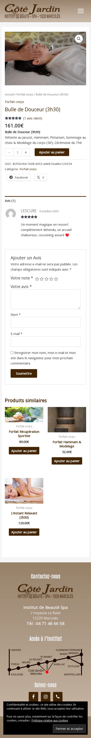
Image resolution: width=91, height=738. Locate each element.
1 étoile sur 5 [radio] (37, 279)
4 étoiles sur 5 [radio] (51, 279)
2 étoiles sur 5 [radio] (42, 279)
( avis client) (32, 118)
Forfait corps (25, 94)
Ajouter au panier (52, 152)
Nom (16, 314)
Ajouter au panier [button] (24, 450)
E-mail (16, 333)
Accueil (9, 94)
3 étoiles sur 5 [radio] (47, 279)
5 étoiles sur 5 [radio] (56, 279)
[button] (79, 39)
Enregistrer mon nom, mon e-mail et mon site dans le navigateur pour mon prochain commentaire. (43, 357)
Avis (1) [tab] (10, 200)
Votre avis (21, 286)
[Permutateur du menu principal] (81, 11)
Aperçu (24, 418)
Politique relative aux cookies (50, 720)
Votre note (22, 278)
